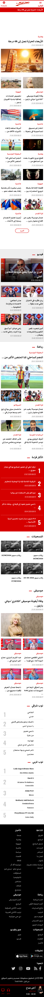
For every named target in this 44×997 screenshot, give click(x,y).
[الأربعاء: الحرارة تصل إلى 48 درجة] (22, 60)
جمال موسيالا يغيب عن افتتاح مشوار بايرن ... (33, 219)
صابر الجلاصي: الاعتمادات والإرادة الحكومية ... (13, 303)
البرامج (40, 839)
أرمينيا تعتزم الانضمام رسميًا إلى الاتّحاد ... (12, 219)
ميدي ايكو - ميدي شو (12, 868)
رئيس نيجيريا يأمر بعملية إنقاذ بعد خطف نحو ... (11, 189)
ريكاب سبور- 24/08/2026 (38, 557)
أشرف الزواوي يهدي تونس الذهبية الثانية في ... (33, 442)
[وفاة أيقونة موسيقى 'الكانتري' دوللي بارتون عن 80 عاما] (33, 82)
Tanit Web (19, 981)
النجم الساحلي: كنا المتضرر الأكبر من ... (13, 160)
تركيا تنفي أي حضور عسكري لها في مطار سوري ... (20, 469)
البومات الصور (37, 924)
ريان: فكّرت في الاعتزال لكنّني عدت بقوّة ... (34, 302)
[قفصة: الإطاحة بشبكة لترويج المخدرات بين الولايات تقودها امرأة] (33, 174)
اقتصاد (18, 856)
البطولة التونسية (14, 153)
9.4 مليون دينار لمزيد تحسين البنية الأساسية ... (22, 520)
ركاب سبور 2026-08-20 (33, 577)
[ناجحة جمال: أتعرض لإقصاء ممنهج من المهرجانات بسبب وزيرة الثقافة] (11, 674)
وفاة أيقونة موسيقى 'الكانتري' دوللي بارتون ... (33, 98)
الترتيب (40, 912)
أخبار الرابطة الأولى (36, 903)
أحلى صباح (31, 987)
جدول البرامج (38, 843)
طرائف (18, 885)
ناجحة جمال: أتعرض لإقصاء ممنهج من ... (12, 689)
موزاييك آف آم (15, 864)
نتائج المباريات (37, 908)
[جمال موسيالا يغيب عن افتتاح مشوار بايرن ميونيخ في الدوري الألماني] (33, 204)
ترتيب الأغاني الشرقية (13, 908)
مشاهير (18, 881)
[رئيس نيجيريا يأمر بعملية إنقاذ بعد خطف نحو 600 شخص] (11, 174)
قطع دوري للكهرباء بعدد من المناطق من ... (33, 160)
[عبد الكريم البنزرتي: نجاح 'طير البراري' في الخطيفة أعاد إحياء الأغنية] (11, 644)
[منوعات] (40, 990)
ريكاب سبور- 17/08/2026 (16, 579)
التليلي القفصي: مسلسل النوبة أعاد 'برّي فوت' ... (33, 659)
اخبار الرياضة (38, 899)
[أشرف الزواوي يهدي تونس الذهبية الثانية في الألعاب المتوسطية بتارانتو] (33, 425)
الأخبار (40, 943)
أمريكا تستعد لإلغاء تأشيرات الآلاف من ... (13, 130)
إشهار (41, 860)
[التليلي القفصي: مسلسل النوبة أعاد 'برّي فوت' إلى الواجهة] (33, 644)
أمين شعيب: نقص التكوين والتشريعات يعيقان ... (35, 331)
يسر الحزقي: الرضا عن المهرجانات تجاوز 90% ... (33, 690)
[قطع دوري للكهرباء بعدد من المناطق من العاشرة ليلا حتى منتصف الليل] (33, 144)
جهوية (18, 91)
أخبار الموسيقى (15, 899)
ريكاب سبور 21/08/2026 (11, 555)
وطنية (40, 36)
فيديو (19, 938)
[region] (22, 240)
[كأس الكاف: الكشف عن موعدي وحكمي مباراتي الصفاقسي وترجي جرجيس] (11, 425)
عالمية (40, 124)
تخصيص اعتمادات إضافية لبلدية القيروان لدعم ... (12, 99)
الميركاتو (17, 405)
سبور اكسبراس (37, 920)
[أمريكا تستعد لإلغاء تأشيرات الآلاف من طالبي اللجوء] (11, 114)
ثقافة (19, 860)
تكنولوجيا (17, 877)
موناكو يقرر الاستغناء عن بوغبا (23, 492)
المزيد (22, 231)
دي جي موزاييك (15, 916)
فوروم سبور (38, 916)
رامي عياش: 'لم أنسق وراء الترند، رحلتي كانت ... (11, 330)
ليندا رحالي (32, 991)
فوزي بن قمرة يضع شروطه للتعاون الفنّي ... (23, 274)
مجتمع (18, 889)
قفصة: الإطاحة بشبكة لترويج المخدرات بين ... (33, 189)
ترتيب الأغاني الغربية (13, 912)
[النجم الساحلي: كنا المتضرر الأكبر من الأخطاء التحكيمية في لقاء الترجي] (11, 144)
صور (19, 934)
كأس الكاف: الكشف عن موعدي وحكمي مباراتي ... (11, 442)
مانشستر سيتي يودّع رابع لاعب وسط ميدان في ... (11, 411)
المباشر (40, 852)
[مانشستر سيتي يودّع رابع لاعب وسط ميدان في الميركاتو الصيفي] (11, 395)
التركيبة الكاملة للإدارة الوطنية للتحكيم (20, 481)
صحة (19, 835)
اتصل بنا (40, 856)
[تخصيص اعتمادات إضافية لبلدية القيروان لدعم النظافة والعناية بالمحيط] (11, 82)
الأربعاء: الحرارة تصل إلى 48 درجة (30, 9)
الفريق (40, 835)
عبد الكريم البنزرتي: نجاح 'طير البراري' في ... (11, 659)
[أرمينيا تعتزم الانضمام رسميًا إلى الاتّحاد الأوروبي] (11, 204)
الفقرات (40, 938)
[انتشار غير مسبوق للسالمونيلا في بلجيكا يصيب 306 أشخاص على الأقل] (33, 114)
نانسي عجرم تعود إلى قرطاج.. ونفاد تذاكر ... (19, 506)
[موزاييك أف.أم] (22, 4)
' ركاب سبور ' (37, 545)
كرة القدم (39, 213)
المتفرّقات (17, 873)
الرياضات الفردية (36, 434)
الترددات (39, 848)
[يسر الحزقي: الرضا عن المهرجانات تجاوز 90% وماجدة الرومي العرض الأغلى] (33, 674)
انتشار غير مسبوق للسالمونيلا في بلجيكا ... (33, 130)
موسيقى (39, 91)
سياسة (18, 852)
